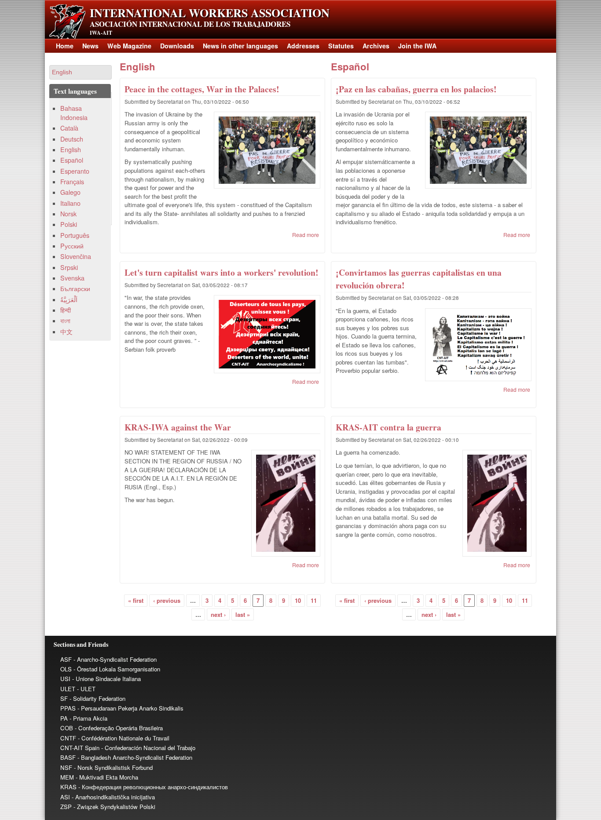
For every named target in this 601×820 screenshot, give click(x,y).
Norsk (68, 213)
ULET (67, 689)
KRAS (68, 787)
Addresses (303, 45)
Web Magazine (129, 45)
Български (75, 288)
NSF (66, 767)
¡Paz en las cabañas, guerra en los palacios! (416, 89)
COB (66, 728)
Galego (70, 192)
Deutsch (71, 139)
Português (74, 235)
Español (350, 66)
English (137, 66)
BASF (68, 757)
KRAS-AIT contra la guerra (388, 427)
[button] (80, 72)
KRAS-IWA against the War (178, 427)
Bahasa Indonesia (74, 113)
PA (64, 718)
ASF (66, 659)
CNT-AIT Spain (79, 747)
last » (242, 614)
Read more (305, 234)
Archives (376, 45)
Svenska (72, 277)
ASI (65, 797)
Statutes (341, 45)
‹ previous (166, 600)
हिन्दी (65, 310)
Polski (68, 224)
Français (72, 181)
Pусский (72, 245)
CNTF (68, 738)
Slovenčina (75, 256)
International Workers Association (210, 12)
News (90, 45)
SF (64, 698)
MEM (67, 777)
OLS (66, 669)
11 (314, 600)
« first (135, 600)
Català (69, 128)
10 (298, 600)
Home (64, 45)
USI (65, 678)
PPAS (68, 708)
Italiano (70, 203)
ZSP (66, 806)
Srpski (69, 267)
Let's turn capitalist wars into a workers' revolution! (222, 272)
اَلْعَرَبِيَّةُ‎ (68, 299)
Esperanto (74, 171)
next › (218, 614)
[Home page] (67, 36)
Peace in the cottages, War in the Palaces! (202, 89)
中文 (66, 331)
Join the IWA (417, 45)
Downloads (177, 45)
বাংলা (65, 320)
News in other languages (240, 45)
